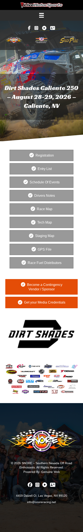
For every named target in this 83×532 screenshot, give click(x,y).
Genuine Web (50, 472)
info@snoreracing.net (41, 502)
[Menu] (41, 15)
